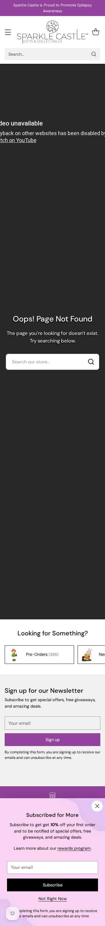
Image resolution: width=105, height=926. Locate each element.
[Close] (97, 806)
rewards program (74, 848)
